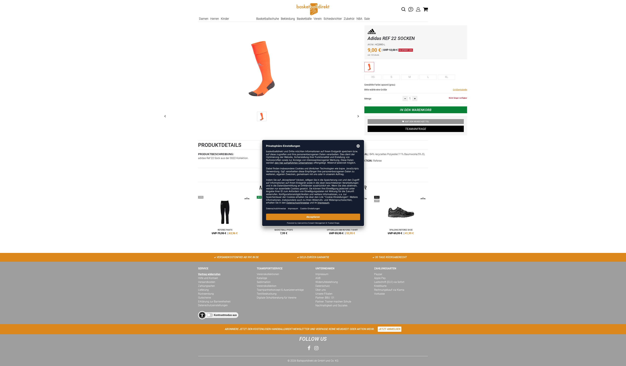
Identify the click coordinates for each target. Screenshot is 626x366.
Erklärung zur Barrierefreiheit (214, 301)
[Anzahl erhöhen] (414, 98)
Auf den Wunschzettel (417, 121)
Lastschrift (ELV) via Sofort (389, 282)
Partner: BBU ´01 (324, 297)
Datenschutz (322, 285)
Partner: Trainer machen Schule (333, 301)
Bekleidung (288, 18)
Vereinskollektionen (268, 274)
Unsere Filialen (323, 293)
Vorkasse (379, 293)
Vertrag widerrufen (209, 274)
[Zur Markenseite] (372, 32)
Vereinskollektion (266, 285)
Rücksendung (206, 293)
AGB (317, 278)
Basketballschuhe (267, 18)
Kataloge (262, 278)
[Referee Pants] (224, 214)
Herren (214, 18)
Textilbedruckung (266, 293)
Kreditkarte (380, 285)
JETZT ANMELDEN (389, 329)
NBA (359, 18)
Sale (367, 18)
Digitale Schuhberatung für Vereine (276, 297)
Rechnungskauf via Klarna (389, 289)
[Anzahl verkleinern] (405, 98)
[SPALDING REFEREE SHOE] (401, 214)
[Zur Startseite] (313, 9)
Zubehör (349, 18)
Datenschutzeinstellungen (213, 305)
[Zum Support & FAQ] (410, 9)
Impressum (321, 274)
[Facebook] (309, 348)
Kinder (225, 18)
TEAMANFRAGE (415, 129)
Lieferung (203, 289)
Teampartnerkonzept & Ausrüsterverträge (280, 289)
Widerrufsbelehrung (326, 282)
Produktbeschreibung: (216, 154)
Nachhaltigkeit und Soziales (331, 305)
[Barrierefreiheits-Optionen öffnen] (202, 315)
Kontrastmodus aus (225, 315)
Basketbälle (304, 18)
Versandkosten (206, 282)
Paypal (378, 274)
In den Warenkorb (415, 110)
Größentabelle (460, 89)
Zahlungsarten (206, 285)
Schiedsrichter (333, 18)
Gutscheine (204, 297)
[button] (403, 9)
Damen (203, 18)
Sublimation (264, 282)
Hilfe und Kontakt (208, 278)
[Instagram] (316, 348)
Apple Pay (380, 278)
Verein (318, 18)
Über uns (320, 289)
